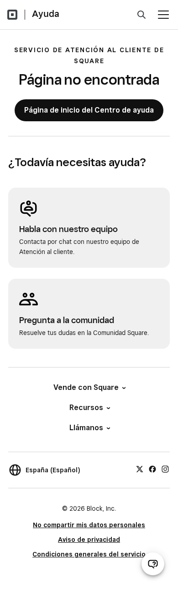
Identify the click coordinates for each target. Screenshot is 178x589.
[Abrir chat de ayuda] (152, 563)
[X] (139, 468)
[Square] (12, 15)
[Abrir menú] (163, 15)
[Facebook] (152, 468)
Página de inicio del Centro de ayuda (89, 110)
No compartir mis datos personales (89, 525)
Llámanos (86, 427)
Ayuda (45, 13)
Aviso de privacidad (89, 539)
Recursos (86, 407)
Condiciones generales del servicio (89, 554)
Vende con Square (86, 387)
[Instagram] (165, 468)
